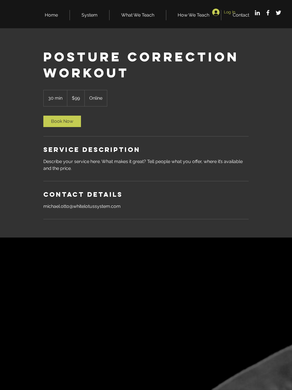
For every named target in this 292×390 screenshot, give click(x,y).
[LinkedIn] (257, 12)
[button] (89, 15)
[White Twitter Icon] (278, 12)
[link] (62, 121)
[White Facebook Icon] (267, 12)
